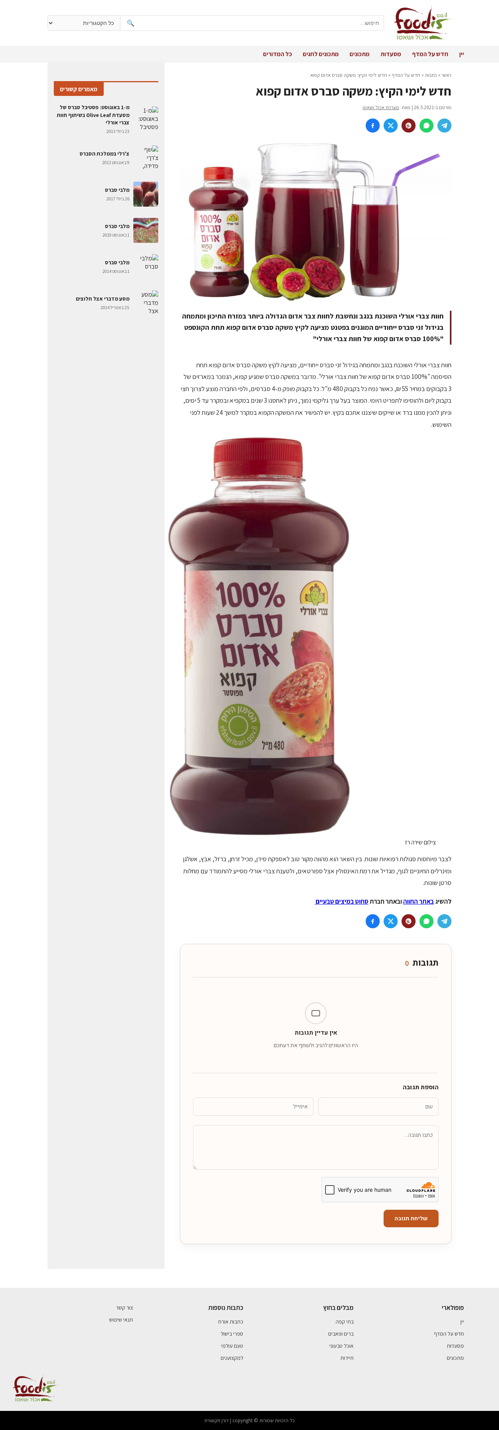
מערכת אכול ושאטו (381, 107)
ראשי (446, 75)
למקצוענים (232, 1357)
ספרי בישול (232, 1333)
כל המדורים (277, 54)
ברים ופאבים (341, 1333)
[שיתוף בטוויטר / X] (391, 126)
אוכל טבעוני (341, 1345)
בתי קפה (345, 1321)
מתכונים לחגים (321, 54)
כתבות (431, 75)
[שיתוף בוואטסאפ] (426, 126)
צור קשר (124, 1307)
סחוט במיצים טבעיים (341, 901)
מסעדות (390, 54)
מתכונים (360, 54)
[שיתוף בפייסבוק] (373, 126)
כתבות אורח (230, 1321)
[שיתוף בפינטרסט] (409, 126)
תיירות (347, 1357)
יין (461, 54)
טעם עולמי (232, 1345)
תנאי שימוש (121, 1319)
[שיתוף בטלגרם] (444, 126)
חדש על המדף (430, 54)
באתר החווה (418, 901)
